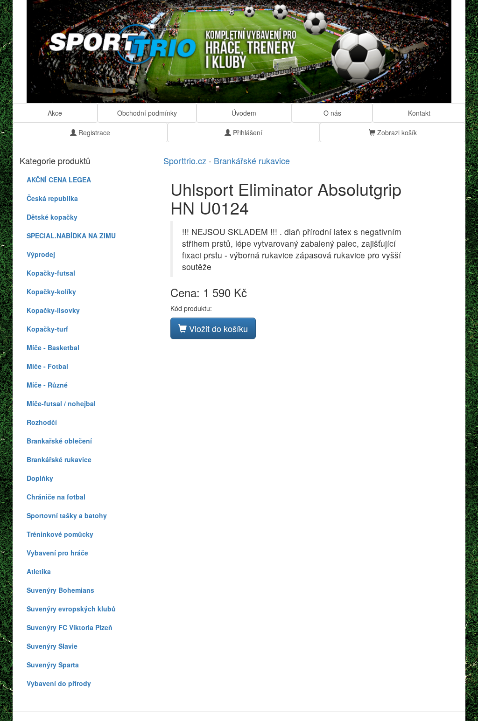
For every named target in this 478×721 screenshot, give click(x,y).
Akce (55, 113)
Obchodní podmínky (147, 113)
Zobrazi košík (396, 132)
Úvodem (244, 113)
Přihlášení (246, 132)
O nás (332, 113)
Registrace (93, 132)
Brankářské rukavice (252, 160)
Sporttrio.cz (184, 160)
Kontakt (419, 113)
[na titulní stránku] (239, 51)
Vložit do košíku (217, 328)
